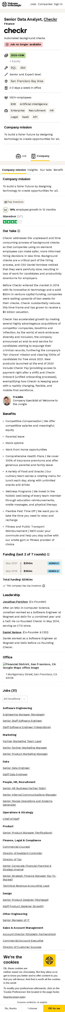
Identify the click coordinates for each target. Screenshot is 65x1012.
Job (24, 156)
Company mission (14, 169)
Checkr (50, 19)
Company (43, 156)
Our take (46, 169)
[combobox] (4, 699)
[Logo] (11, 4)
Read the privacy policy (14, 997)
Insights (32, 169)
